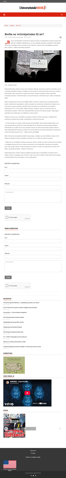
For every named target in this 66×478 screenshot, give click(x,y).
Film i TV (18, 25)
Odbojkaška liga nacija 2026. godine (13, 322)
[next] (60, 429)
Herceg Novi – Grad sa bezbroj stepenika (14, 312)
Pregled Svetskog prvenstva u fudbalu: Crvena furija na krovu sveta (22, 346)
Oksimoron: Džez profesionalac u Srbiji (14, 341)
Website (7, 184)
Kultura (12, 25)
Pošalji (8, 208)
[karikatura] (14, 365)
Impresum (33, 450)
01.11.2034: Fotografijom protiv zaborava (15, 337)
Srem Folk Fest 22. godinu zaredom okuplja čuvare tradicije (20, 307)
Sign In (5, 1)
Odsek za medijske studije (33, 457)
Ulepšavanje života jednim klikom (12, 327)
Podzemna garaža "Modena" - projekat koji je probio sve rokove (21, 302)
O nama (33, 453)
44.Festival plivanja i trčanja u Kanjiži (13, 317)
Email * (7, 175)
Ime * (6, 167)
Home (6, 25)
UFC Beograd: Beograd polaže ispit (13, 332)
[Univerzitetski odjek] (33, 7)
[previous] (6, 429)
